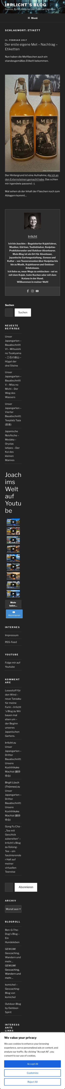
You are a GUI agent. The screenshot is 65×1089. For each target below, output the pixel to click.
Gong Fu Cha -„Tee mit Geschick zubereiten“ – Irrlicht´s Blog (13, 835)
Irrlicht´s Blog (25, 4)
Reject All (33, 1081)
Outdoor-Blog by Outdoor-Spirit (13, 1008)
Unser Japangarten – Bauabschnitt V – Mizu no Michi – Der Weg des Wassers (13, 384)
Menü (34, 18)
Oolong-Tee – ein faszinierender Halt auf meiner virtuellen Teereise (13, 859)
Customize (32, 1072)
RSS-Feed (11, 642)
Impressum (11, 635)
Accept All (32, 1063)
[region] (32, 1060)
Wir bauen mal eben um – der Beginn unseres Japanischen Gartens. (13, 723)
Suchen (9, 305)
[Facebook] (27, 291)
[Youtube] (37, 291)
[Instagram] (32, 291)
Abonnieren (26, 887)
